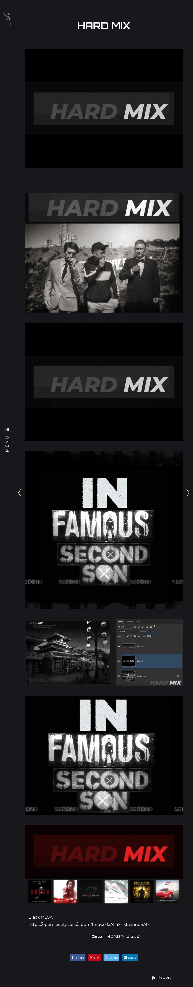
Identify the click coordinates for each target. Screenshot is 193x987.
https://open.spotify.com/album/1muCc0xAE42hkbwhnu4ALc (89, 924)
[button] (161, 977)
